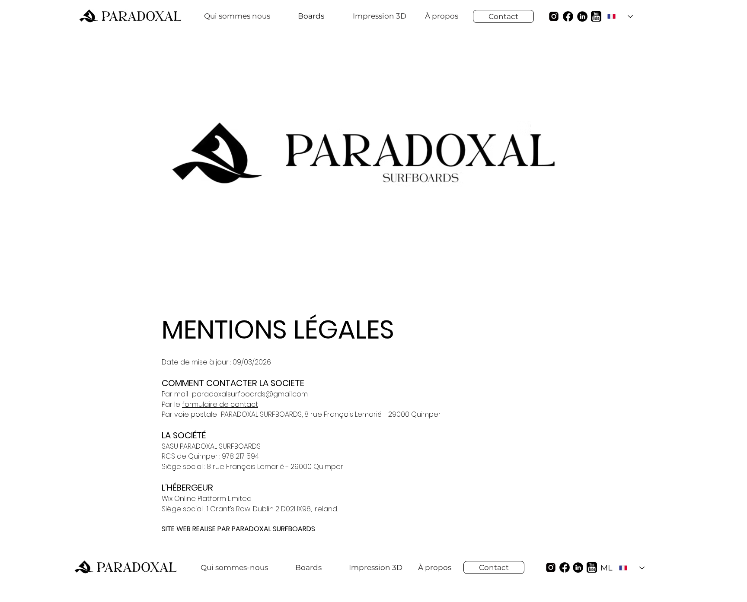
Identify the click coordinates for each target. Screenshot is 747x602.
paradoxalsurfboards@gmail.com (250, 394)
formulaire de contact (220, 404)
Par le (172, 404)
